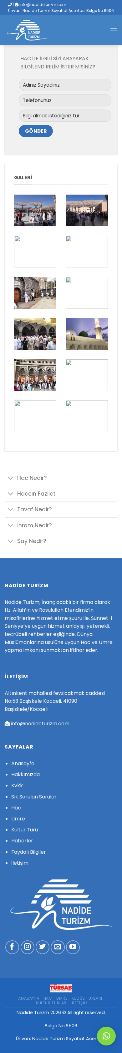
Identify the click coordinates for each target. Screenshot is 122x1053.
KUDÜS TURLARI (87, 998)
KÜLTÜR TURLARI (52, 1003)
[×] (106, 1036)
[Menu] (113, 30)
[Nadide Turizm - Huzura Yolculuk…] (33, 30)
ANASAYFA (28, 998)
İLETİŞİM (80, 1003)
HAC (47, 998)
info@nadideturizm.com (40, 723)
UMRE (61, 998)
